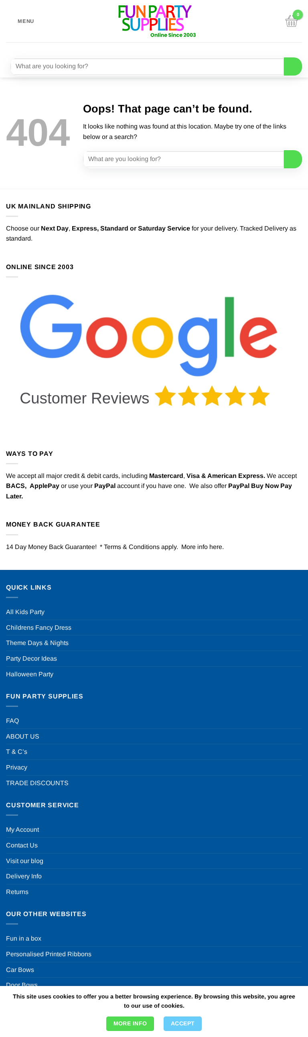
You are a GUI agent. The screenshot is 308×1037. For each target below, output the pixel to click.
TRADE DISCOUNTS (37, 783)
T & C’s (16, 751)
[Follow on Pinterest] (173, 48)
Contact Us (22, 845)
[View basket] (291, 21)
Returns (17, 891)
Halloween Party (29, 674)
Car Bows (20, 969)
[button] (20, 21)
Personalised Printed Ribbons (48, 954)
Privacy (16, 767)
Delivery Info (24, 876)
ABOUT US (22, 736)
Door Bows (22, 985)
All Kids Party (25, 611)
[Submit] (293, 66)
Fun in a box (23, 938)
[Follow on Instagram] (144, 48)
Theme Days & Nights (37, 642)
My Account (22, 829)
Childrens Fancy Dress (38, 627)
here (215, 546)
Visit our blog (24, 860)
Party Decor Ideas (31, 658)
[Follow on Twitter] (159, 48)
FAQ (12, 720)
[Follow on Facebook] (130, 48)
